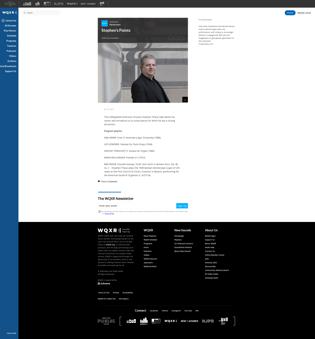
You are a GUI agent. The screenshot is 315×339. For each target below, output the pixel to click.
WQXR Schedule (150, 240)
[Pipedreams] (106, 23)
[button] (185, 99)
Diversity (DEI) (211, 262)
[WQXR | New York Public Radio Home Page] (9, 13)
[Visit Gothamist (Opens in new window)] (37, 4)
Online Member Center (214, 255)
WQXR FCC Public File (106, 299)
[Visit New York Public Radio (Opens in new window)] (106, 321)
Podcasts (11, 51)
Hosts (146, 247)
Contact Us (210, 251)
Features (11, 46)
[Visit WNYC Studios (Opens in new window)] (47, 4)
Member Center (304, 13)
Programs (11, 40)
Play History (10, 30)
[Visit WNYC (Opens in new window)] (27, 3)
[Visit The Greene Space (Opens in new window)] (101, 4)
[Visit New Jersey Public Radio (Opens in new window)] (208, 321)
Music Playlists (150, 236)
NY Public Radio (211, 274)
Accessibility (128, 292)
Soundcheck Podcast (183, 247)
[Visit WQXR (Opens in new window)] (72, 4)
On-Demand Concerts (183, 243)
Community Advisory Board (217, 270)
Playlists (177, 240)
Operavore (148, 262)
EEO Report (124, 299)
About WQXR (210, 243)
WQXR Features (150, 259)
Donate (290, 13)
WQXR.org (110, 244)
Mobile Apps (210, 236)
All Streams (10, 25)
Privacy (116, 292)
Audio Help (209, 247)
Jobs (207, 259)
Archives (11, 61)
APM (211, 44)
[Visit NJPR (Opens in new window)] (58, 4)
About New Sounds (182, 251)
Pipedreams (115, 24)
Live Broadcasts (8, 66)
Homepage (179, 236)
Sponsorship (210, 266)
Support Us (10, 71)
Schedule (11, 35)
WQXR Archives (150, 266)
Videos (12, 56)
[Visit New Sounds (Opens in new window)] (88, 4)
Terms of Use (103, 292)
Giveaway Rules (211, 278)
